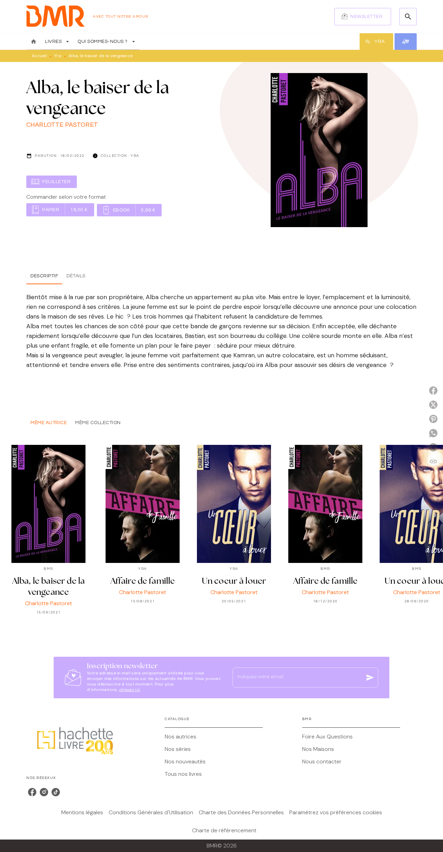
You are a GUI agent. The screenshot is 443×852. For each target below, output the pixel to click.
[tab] (33, 41)
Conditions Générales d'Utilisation (151, 812)
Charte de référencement (224, 830)
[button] (362, 16)
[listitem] (32, 792)
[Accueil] (55, 16)
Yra (57, 56)
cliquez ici (129, 689)
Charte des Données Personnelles (241, 812)
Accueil (39, 56)
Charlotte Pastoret (62, 125)
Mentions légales (82, 812)
